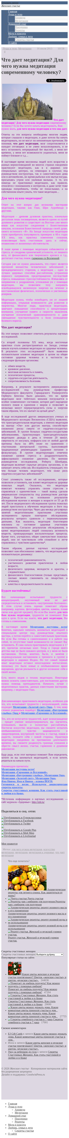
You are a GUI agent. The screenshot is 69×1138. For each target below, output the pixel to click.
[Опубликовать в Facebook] (17, 820)
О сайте (12, 42)
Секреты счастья (24, 39)
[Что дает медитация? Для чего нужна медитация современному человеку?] (27, 119)
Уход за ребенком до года (22, 1051)
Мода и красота (17, 33)
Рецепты (20, 30)
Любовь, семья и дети (20, 36)
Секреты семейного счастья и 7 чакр (35, 1021)
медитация (21, 852)
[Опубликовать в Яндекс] (2, 827)
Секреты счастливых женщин (18, 954)
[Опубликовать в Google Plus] (18, 830)
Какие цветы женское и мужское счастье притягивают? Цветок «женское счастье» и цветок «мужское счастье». (37, 977)
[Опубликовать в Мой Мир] (17, 833)
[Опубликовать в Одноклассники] (21, 817)
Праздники (21, 27)
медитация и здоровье (41, 852)
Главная (12, 11)
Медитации (21, 20)
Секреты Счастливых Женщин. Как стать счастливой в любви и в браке (31, 1003)
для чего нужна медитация (27, 849)
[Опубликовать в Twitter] (16, 823)
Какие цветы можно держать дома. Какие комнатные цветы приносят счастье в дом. (33, 1015)
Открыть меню (9, 2)
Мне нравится (9, 843)
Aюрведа (20, 17)
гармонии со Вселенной (45, 258)
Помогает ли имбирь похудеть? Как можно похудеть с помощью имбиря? (32, 991)
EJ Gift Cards (15, 1033)
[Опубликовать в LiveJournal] (18, 836)
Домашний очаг (17, 24)
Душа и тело (15, 14)
